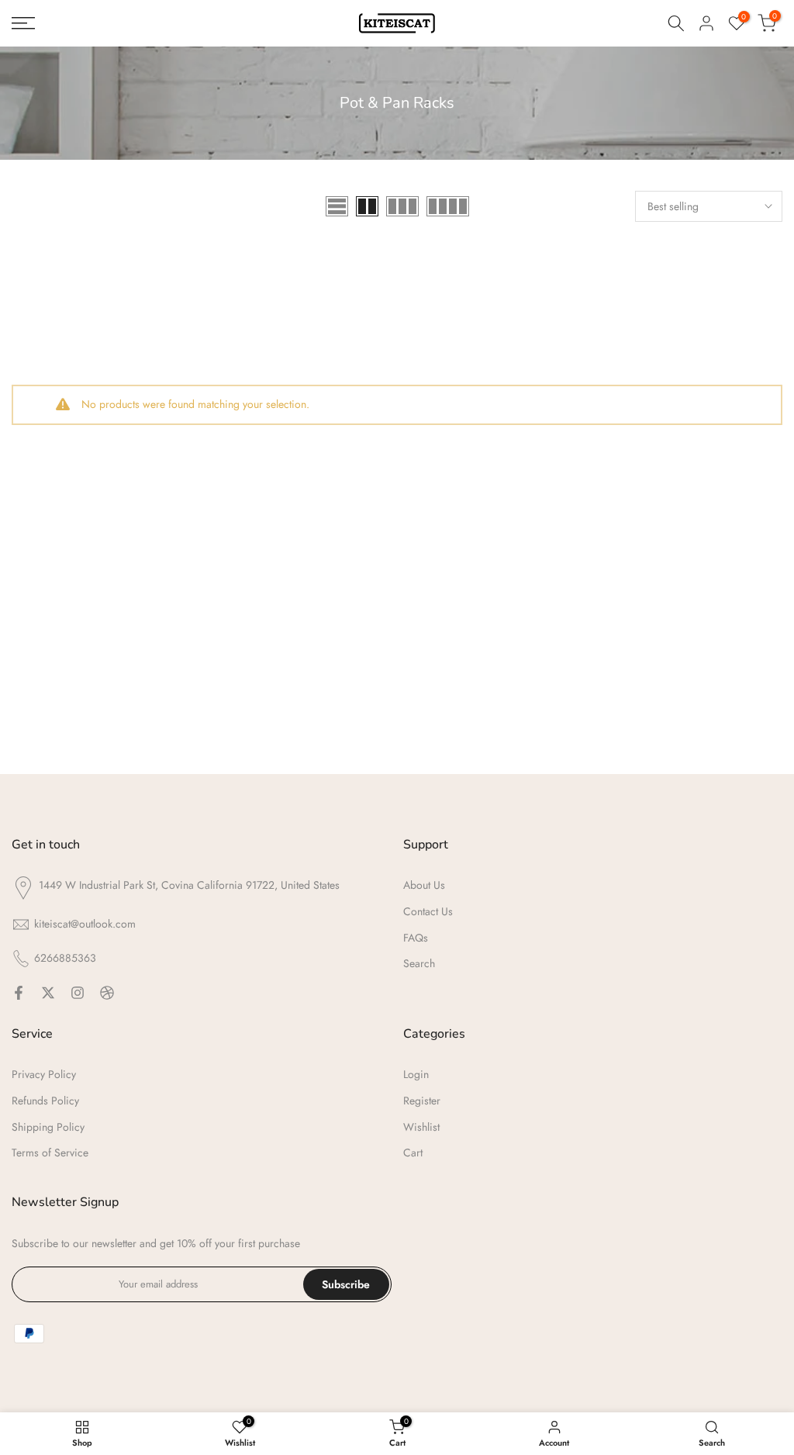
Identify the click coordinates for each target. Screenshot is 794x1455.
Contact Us (428, 911)
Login (416, 1074)
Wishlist (421, 1127)
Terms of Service (50, 1152)
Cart (413, 1152)
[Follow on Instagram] (78, 992)
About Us (424, 885)
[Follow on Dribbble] (107, 992)
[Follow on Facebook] (19, 992)
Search (419, 963)
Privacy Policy (44, 1074)
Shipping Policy (48, 1127)
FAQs (415, 937)
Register (421, 1100)
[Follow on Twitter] (48, 992)
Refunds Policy (45, 1100)
